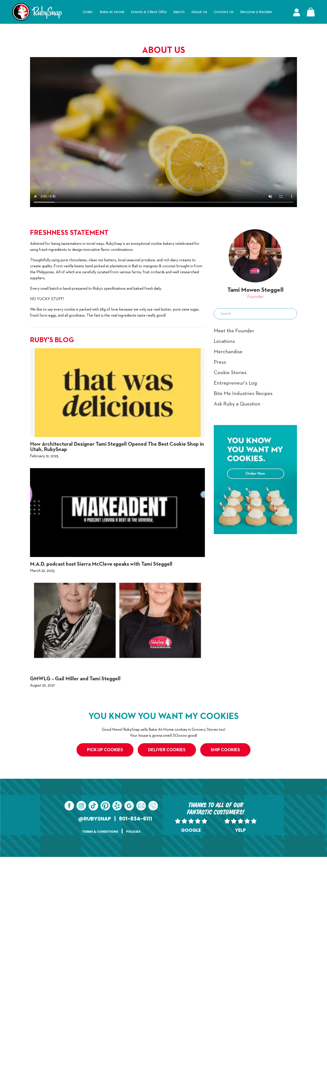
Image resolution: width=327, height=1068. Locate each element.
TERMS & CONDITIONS (100, 831)
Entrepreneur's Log (235, 383)
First (106, 883)
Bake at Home (112, 11)
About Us (199, 11)
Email (114, 892)
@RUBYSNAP (94, 818)
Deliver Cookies (167, 750)
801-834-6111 (135, 818)
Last (167, 883)
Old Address (119, 914)
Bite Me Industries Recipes (243, 393)
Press (220, 362)
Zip (167, 1004)
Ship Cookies (225, 750)
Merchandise (228, 351)
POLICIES (133, 831)
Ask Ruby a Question (237, 404)
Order (88, 11)
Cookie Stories (230, 372)
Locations (224, 341)
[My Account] (296, 12)
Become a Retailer (256, 11)
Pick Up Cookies (105, 750)
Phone (169, 892)
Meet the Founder (234, 330)
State (107, 1004)
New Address (120, 948)
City (106, 982)
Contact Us (224, 11)
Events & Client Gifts (149, 11)
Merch (179, 11)
